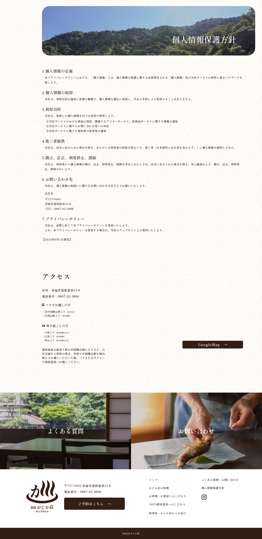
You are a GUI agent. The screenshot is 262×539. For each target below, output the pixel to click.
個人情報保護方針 (213, 488)
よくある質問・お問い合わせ (220, 480)
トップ (153, 480)
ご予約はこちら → (94, 503)
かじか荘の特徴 (159, 488)
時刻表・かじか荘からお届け (167, 513)
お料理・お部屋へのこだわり (167, 496)
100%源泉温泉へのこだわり (167, 504)
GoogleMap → (212, 344)
